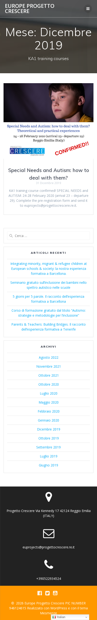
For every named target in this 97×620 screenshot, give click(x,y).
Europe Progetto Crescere (29, 8)
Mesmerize (48, 613)
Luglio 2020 (48, 393)
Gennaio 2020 (48, 420)
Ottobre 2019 (48, 438)
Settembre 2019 (48, 447)
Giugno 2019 (48, 465)
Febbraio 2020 (49, 411)
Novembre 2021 (48, 366)
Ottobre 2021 (48, 375)
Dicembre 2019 (48, 429)
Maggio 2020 (49, 402)
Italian (60, 617)
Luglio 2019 (48, 456)
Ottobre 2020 (48, 384)
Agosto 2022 (48, 357)
